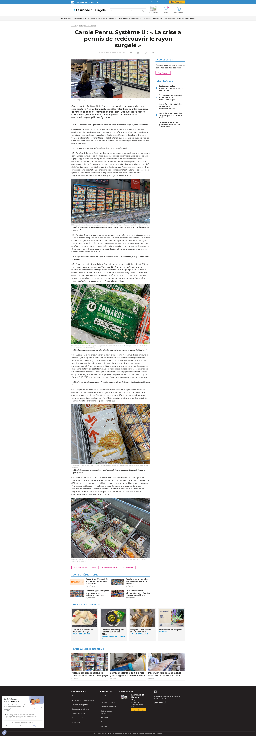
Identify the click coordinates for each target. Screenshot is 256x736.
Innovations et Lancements (72, 18)
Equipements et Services (140, 18)
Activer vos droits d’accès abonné (83, 700)
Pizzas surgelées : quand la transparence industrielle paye (170, 97)
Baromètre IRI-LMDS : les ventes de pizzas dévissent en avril (170, 106)
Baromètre (158, 18)
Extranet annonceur (159, 2)
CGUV (129, 733)
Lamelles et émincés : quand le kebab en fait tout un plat (169, 124)
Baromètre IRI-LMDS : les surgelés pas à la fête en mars (170, 115)
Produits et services (174, 18)
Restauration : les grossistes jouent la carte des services (170, 88)
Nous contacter (77, 722)
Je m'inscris (163, 73)
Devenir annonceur (78, 713)
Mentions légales (120, 733)
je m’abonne (176, 2)
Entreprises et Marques (97, 18)
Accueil (73, 26)
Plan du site (110, 733)
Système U (128, 567)
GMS (94, 567)
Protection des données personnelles (144, 733)
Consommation (110, 567)
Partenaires (190, 18)
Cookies (159, 733)
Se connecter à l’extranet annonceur (84, 718)
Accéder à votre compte (80, 696)
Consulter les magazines (80, 705)
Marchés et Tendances (118, 18)
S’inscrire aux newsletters (88, 2)
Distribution (80, 567)
